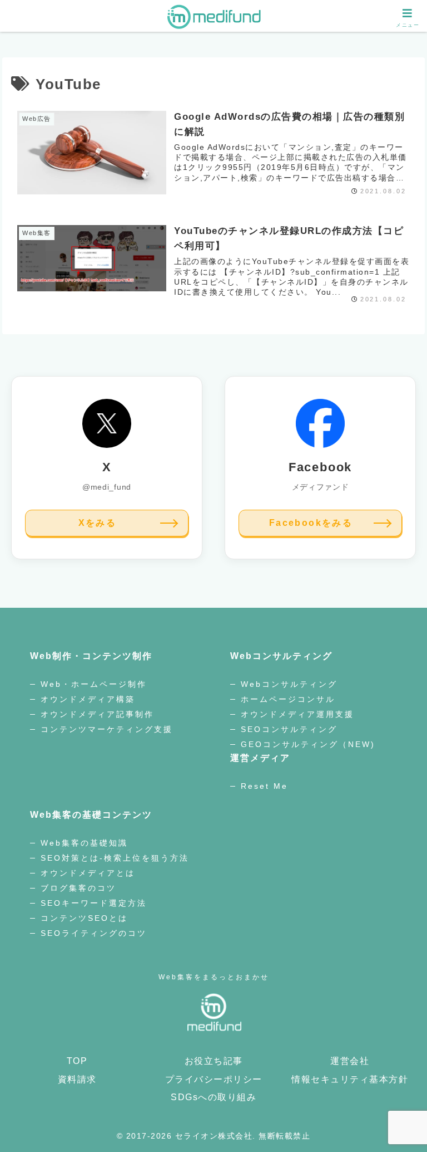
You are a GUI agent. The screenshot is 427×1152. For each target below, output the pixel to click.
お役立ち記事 (214, 1061)
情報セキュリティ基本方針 (349, 1079)
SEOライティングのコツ (94, 933)
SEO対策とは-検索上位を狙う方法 (115, 857)
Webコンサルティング (289, 684)
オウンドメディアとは (90, 872)
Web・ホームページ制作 (94, 684)
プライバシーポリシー (213, 1079)
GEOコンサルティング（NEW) (308, 744)
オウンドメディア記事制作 (97, 714)
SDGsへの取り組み (213, 1097)
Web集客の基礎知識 (84, 842)
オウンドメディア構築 (90, 699)
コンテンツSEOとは (84, 918)
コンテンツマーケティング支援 (107, 729)
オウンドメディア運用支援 (297, 714)
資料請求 (77, 1079)
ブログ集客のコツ (78, 887)
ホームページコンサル (288, 699)
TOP (77, 1061)
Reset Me (264, 786)
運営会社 (349, 1061)
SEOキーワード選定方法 (94, 903)
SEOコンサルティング (289, 729)
